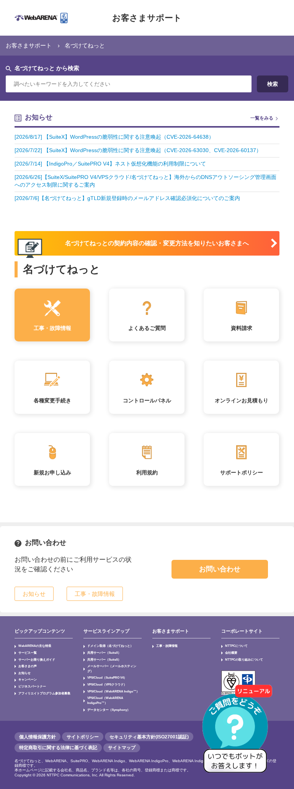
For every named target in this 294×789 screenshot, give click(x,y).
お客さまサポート (147, 18)
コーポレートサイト (242, 631)
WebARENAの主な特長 (34, 646)
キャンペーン (27, 679)
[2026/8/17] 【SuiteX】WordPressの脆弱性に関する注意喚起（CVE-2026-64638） (114, 137)
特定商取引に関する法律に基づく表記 (58, 747)
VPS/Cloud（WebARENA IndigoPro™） (105, 700)
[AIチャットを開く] (237, 732)
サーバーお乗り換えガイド (36, 659)
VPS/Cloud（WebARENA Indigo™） (113, 691)
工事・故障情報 (167, 646)
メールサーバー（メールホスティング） (111, 668)
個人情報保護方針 (37, 737)
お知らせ (24, 673)
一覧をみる (261, 118)
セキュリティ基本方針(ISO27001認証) (149, 737)
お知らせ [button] (34, 594)
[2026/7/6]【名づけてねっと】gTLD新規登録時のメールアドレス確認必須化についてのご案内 (127, 198)
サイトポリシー (83, 737)
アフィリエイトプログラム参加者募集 (44, 693)
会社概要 (231, 652)
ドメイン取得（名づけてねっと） (110, 646)
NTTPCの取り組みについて (244, 659)
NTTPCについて (236, 646)
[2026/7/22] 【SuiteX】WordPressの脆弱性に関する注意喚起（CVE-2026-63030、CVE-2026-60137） (138, 150)
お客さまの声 (27, 666)
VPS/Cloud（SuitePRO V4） (107, 677)
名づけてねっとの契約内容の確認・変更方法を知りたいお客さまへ (157, 243)
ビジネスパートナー (32, 686)
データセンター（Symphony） (108, 710)
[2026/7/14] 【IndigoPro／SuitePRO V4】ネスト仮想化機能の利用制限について (110, 164)
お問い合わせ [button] (219, 569)
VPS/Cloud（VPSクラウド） (107, 684)
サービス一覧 (27, 652)
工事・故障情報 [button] (95, 594)
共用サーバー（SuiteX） (104, 652)
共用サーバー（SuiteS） (104, 659)
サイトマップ (122, 747)
